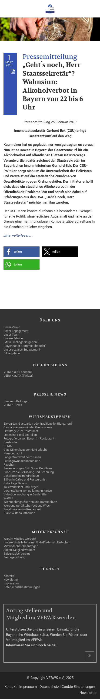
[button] (21, 251)
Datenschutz (49, 687)
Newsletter (88, 693)
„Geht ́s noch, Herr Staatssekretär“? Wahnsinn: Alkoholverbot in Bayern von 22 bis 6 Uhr (53, 86)
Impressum (28, 687)
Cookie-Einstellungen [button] (78, 687)
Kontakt (10, 687)
